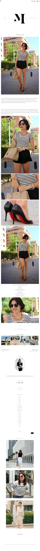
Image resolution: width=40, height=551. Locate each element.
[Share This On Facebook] (33, 346)
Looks (2, 346)
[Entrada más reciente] (9, 350)
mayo (19, 416)
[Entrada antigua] (28, 350)
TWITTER (18, 329)
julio (19, 413)
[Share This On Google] (38, 346)
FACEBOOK (15, 329)
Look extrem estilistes (23, 296)
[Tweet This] (35, 346)
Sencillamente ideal (22, 544)
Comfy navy (19, 498)
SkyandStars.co (33, 544)
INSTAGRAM (21, 329)
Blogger (12, 544)
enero (19, 422)
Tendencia (19, 468)
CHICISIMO (25, 329)
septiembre (19, 410)
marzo (19, 419)
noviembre (19, 407)
